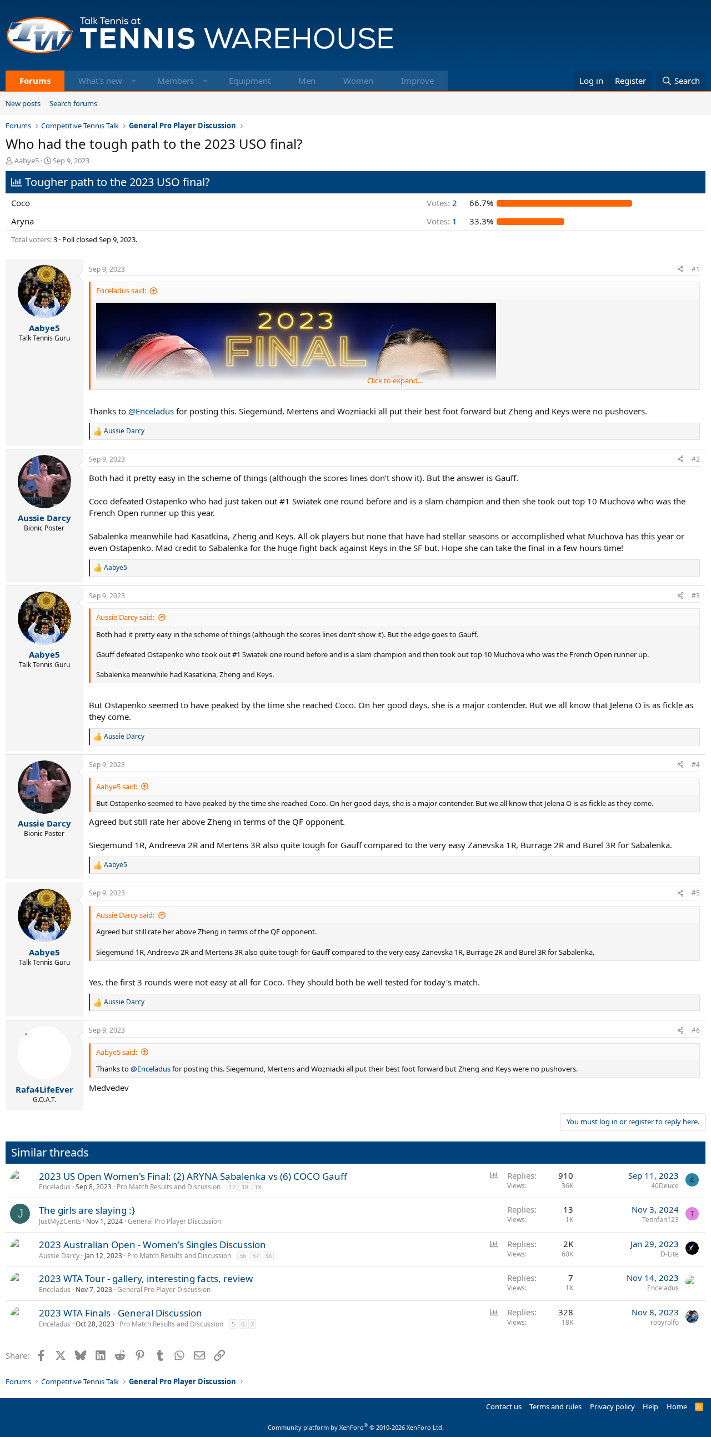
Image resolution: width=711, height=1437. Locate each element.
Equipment (250, 80)
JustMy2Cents (60, 1221)
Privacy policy (612, 1406)
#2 (696, 459)
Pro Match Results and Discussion (169, 1186)
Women (358, 80)
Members (175, 80)
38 (268, 1255)
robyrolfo (664, 1322)
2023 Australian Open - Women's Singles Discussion (152, 1244)
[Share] (680, 269)
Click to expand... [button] (395, 380)
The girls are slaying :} (87, 1210)
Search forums (73, 103)
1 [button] (442, 221)
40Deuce (665, 1185)
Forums (35, 80)
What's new (100, 80)
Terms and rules (555, 1406)
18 (245, 1187)
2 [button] (442, 202)
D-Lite (669, 1254)
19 (257, 1187)
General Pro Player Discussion (174, 1221)
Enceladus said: (121, 291)
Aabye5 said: (116, 787)
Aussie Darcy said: (125, 617)
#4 (696, 764)
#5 (696, 893)
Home (677, 1406)
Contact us (504, 1406)
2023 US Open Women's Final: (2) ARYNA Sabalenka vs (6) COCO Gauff (193, 1176)
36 (242, 1255)
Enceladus (55, 1186)
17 (232, 1187)
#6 (696, 1030)
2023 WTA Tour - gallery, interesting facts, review (146, 1278)
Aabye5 (26, 161)
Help (650, 1406)
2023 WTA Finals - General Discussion (120, 1312)
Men (307, 80)
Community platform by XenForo (356, 1427)
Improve (417, 80)
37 (255, 1255)
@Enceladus (151, 411)
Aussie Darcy (59, 1255)
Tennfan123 (660, 1219)
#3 (696, 595)
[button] (133, 81)
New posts (23, 103)
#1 (696, 269)
